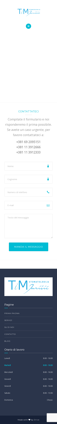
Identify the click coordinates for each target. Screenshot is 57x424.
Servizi (8, 320)
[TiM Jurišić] (28, 12)
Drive (36, 420)
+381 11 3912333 (28, 152)
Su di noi (9, 327)
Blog (7, 341)
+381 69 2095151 (28, 142)
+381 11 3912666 (28, 147)
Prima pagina (12, 313)
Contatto (10, 334)
